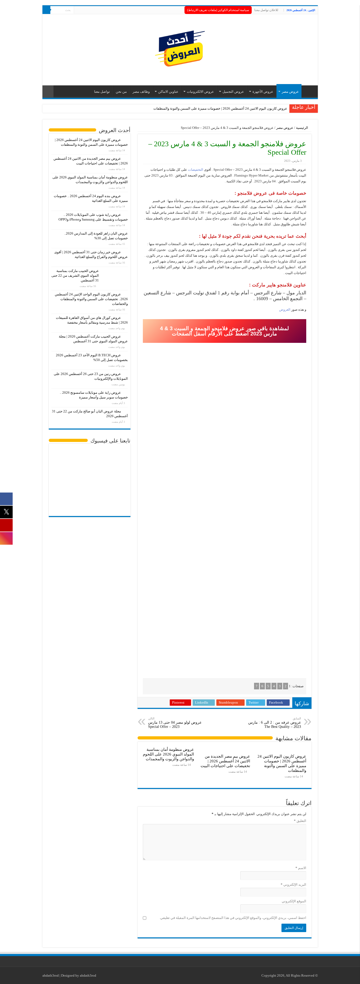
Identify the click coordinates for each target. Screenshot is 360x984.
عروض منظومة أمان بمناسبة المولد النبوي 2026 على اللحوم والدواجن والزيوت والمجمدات (168, 754)
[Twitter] (83, 10)
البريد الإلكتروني (293, 884)
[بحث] (46, 10)
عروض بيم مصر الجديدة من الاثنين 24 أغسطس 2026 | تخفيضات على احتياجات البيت (225, 761)
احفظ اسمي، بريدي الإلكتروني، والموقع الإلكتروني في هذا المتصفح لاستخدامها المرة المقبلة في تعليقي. (232, 918)
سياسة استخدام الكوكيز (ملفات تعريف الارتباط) (218, 10)
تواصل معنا (102, 92)
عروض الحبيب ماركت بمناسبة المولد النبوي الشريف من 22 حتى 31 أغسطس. (75, 275)
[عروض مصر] (180, 48)
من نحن (121, 92)
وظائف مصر (141, 92)
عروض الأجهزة (262, 92)
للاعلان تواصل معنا (266, 10)
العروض (284, 309)
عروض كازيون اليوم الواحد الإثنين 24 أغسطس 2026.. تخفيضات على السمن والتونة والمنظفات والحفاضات (91, 299)
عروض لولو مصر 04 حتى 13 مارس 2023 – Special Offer (175, 723)
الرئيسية (302, 128)
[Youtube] (78, 10)
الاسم (300, 868)
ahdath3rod (50, 975)
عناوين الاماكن (168, 92)
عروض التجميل (233, 92)
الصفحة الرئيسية (308, 90)
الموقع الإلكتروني (294, 901)
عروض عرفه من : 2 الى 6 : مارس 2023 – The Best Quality (274, 723)
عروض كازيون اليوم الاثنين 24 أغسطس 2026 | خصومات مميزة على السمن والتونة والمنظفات (220, 108)
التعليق (300, 821)
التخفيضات (195, 170)
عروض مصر (290, 92)
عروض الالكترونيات (200, 92)
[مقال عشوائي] (47, 91)
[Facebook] (88, 10)
